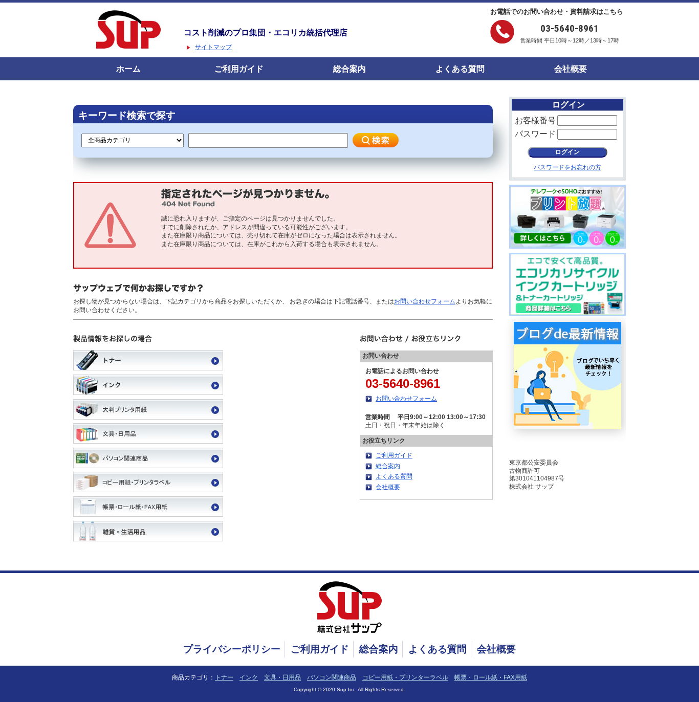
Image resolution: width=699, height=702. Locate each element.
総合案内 (349, 68)
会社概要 (570, 68)
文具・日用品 (282, 677)
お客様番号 (535, 120)
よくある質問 (460, 68)
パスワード (535, 133)
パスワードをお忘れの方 (567, 167)
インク (248, 677)
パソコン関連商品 (331, 677)
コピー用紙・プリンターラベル (405, 677)
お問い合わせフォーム (424, 301)
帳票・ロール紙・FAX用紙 (490, 677)
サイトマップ (213, 47)
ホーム (128, 68)
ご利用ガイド (239, 68)
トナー (224, 677)
